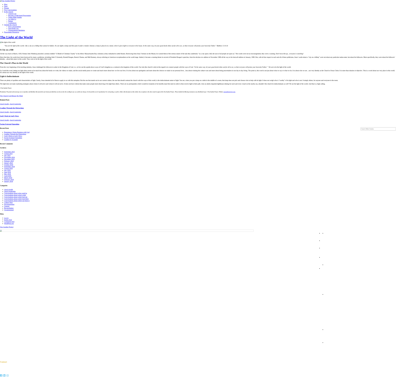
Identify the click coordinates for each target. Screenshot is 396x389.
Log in (6, 218)
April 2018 (7, 176)
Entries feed (8, 220)
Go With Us (12, 19)
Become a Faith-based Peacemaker (19, 15)
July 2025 (7, 155)
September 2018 (9, 166)
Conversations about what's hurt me (15, 197)
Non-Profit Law (13, 28)
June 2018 (7, 172)
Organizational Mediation (16, 30)
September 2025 (9, 152)
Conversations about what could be (15, 193)
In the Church (8, 12)
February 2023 (9, 161)
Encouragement (9, 204)
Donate (6, 8)
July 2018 (7, 170)
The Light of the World (16, 37)
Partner (10, 21)
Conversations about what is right (15, 195)
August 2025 (8, 154)
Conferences (12, 23)
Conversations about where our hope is (16, 201)
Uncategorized (9, 210)
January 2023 (8, 163)
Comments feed (9, 222)
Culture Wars (8, 202)
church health (4, 104)
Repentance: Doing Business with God (16, 132)
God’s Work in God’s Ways (9, 116)
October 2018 (8, 165)
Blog (5, 4)
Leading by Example (11, 140)
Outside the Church (10, 25)
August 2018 (8, 168)
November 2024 (9, 157)
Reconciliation (9, 208)
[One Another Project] (7, 1)
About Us (324, 335)
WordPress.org (9, 223)
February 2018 (9, 179)
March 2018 (8, 178)
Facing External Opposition (9, 124)
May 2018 (7, 174)
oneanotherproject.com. (229, 91)
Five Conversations (10, 10)
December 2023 (9, 159)
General (6, 206)
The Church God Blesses (8, 96)
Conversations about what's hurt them (16, 199)
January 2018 (8, 181)
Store (6, 6)
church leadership (15, 104)
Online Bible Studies (15, 17)
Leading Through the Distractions (12, 108)
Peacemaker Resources (11, 32)
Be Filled (20, 96)
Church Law (12, 14)
